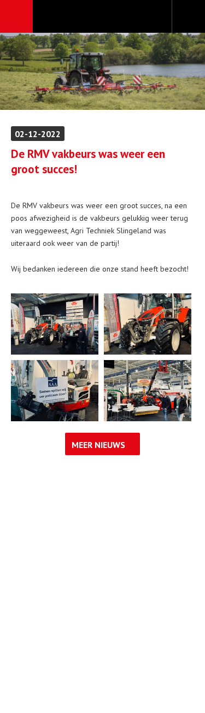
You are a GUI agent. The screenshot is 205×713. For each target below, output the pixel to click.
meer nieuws (98, 444)
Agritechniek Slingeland (102, 17)
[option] (102, 71)
